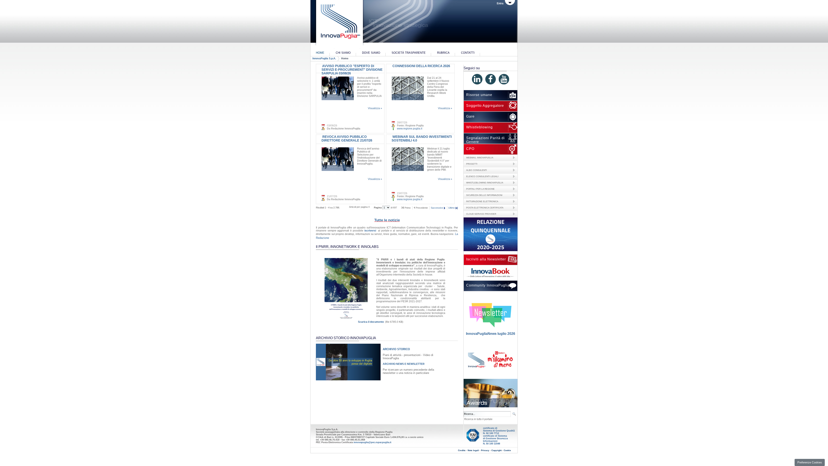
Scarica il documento (371, 321)
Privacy (485, 450)
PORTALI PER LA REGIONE (480, 189)
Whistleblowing (479, 127)
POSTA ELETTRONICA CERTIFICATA (484, 207)
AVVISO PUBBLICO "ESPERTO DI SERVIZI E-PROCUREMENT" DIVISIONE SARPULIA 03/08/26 (352, 69)
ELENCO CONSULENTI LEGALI (482, 176)
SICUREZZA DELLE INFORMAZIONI (484, 195)
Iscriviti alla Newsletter (486, 259)
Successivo (437, 207)
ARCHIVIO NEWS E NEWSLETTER (404, 363)
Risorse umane (479, 95)
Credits (462, 450)
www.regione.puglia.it (409, 128)
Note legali (473, 450)
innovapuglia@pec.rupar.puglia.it (372, 442)
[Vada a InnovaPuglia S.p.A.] (339, 24)
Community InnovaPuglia (488, 285)
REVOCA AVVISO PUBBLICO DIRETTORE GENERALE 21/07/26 (346, 138)
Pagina (378, 207)
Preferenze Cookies (809, 462)
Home (344, 58)
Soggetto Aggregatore (485, 105)
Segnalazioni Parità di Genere (485, 140)
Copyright (496, 450)
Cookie (507, 450)
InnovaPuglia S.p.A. (324, 58)
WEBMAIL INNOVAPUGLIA (479, 157)
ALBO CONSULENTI (476, 170)
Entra (500, 3)
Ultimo (451, 207)
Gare (470, 116)
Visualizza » (375, 108)
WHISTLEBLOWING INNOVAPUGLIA (484, 182)
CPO (470, 149)
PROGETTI (471, 164)
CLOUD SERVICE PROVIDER (481, 214)
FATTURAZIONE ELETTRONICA (482, 201)
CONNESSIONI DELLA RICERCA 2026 (421, 66)
